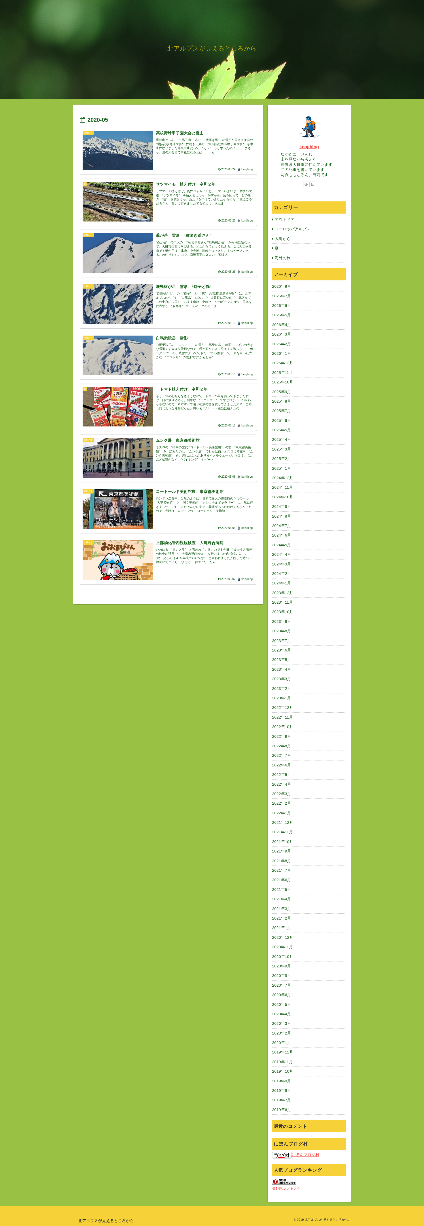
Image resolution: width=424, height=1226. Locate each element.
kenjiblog (309, 146)
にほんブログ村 (305, 1155)
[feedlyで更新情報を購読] (306, 184)
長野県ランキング (286, 1188)
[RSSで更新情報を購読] (312, 184)
